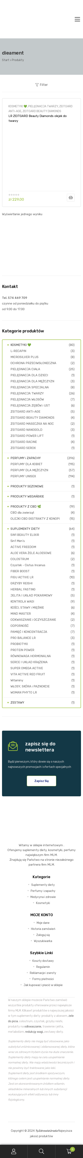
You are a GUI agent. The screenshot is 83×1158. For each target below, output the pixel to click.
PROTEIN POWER (22, 650)
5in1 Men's (17, 541)
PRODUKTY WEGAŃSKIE (27, 496)
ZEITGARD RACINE (23, 442)
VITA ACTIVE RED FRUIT (27, 674)
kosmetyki (55, 850)
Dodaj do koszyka (71, 197)
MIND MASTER (20, 613)
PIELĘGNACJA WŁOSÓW (27, 399)
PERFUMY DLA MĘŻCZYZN (29, 470)
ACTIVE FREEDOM (23, 547)
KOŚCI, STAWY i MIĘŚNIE (27, 607)
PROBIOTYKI (19, 644)
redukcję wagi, (34, 1031)
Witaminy (16, 680)
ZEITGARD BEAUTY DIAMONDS (42, 111)
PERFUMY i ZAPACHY (25, 458)
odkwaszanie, (33, 1026)
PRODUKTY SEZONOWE (26, 486)
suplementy (31, 850)
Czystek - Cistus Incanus (27, 565)
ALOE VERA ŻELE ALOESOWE (30, 553)
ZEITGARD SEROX (23, 448)
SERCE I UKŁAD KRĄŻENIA (29, 662)
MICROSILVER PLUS (24, 357)
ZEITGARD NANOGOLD (26, 430)
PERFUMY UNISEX (23, 476)
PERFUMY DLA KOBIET (26, 464)
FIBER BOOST (20, 571)
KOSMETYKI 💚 (17, 106)
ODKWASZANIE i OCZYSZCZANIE (33, 620)
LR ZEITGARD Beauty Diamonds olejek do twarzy (37, 118)
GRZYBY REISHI (21, 583)
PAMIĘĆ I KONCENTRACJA (28, 632)
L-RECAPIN (18, 351)
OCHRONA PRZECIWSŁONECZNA (33, 363)
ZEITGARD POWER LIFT (27, 436)
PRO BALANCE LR (23, 638)
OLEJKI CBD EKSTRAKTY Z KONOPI (35, 519)
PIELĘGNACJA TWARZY (43, 106)
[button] (41, 781)
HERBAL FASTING (22, 589)
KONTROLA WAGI (22, 601)
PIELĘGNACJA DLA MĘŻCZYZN (32, 381)
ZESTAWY (17, 702)
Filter (44, 85)
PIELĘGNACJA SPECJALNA (29, 387)
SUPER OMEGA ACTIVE (26, 668)
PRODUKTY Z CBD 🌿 (25, 506)
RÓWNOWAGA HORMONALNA (30, 656)
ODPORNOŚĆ (19, 626)
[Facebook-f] (32, 1112)
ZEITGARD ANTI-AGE (25, 411)
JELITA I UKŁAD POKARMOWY (31, 595)
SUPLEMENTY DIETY (25, 529)
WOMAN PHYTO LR (23, 692)
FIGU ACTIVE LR (21, 577)
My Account (14, 1151)
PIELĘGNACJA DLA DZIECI (29, 375)
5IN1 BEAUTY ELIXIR (24, 535)
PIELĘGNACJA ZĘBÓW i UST (30, 405)
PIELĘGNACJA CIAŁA (25, 369)
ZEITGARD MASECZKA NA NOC (32, 424)
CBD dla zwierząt (22, 512)
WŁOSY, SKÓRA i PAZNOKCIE (30, 686)
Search (41, 1151)
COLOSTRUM (19, 559)
